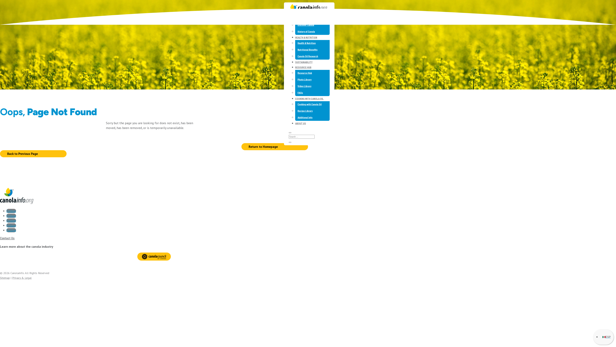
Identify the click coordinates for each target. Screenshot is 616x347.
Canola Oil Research (308, 56)
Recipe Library (305, 111)
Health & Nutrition (306, 37)
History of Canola (306, 31)
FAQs (300, 92)
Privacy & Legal (22, 278)
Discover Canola (306, 25)
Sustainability (303, 62)
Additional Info (305, 117)
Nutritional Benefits (307, 49)
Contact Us (7, 238)
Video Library (304, 86)
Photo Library (305, 79)
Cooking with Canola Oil (309, 98)
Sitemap (5, 278)
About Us (300, 123)
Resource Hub (303, 67)
